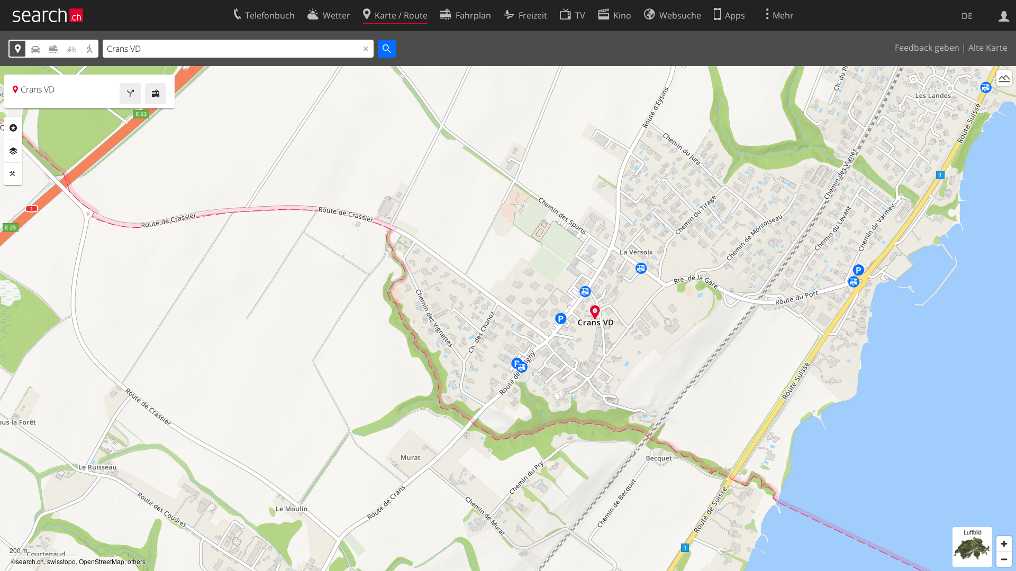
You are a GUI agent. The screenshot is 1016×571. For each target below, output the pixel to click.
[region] (508, 318)
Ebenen (13, 151)
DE (967, 16)
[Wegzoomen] (1004, 559)
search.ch (30, 561)
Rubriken (13, 128)
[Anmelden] (1004, 15)
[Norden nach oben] (1004, 97)
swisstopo (61, 561)
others (137, 561)
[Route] (130, 93)
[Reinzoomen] (1004, 543)
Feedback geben (927, 47)
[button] (595, 312)
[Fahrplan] (155, 93)
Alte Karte (988, 47)
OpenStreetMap (101, 561)
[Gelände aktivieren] (1004, 78)
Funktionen (13, 174)
